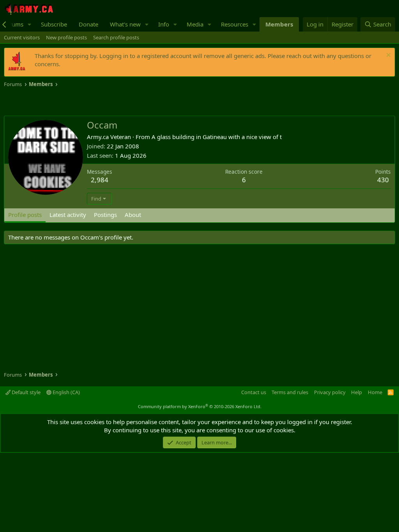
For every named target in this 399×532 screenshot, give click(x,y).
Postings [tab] (105, 214)
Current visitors (22, 37)
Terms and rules (290, 392)
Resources (234, 24)
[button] (29, 24)
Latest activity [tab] (67, 214)
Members (279, 24)
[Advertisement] (95, 102)
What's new (125, 24)
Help (356, 392)
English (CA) (65, 392)
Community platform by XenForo (199, 406)
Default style (26, 392)
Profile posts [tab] (25, 214)
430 (383, 179)
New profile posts (66, 37)
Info (163, 24)
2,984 (99, 179)
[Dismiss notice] (387, 56)
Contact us (253, 392)
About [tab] (133, 214)
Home (375, 392)
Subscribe (54, 24)
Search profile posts (116, 37)
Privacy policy (330, 392)
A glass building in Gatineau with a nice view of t (217, 137)
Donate (88, 24)
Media (195, 24)
